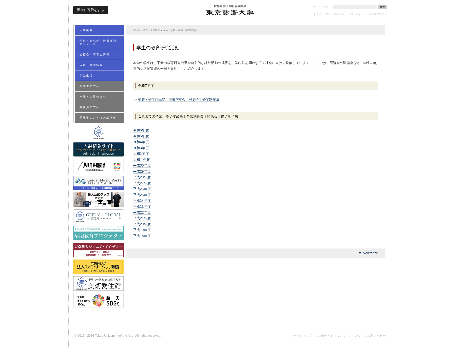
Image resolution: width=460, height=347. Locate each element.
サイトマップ (302, 335)
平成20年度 (142, 224)
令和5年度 (141, 136)
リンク (356, 335)
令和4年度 (141, 142)
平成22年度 (142, 212)
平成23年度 (142, 206)
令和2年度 (141, 154)
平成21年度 (142, 218)
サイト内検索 (321, 7)
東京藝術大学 (230, 10)
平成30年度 (142, 165)
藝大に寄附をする (90, 10)
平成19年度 (142, 230)
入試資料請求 (376, 14)
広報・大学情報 (151, 30)
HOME (136, 30)
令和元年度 (141, 160)
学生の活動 (169, 30)
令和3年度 (141, 148)
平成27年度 (142, 183)
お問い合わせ (356, 14)
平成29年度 (142, 171)
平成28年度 (142, 177)
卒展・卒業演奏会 (187, 30)
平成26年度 (142, 189)
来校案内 (339, 14)
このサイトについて (332, 335)
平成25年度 (142, 195)
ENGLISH (323, 14)
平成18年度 (142, 236)
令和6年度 (141, 130)
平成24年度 (142, 200)
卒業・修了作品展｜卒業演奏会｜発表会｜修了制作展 (178, 99)
